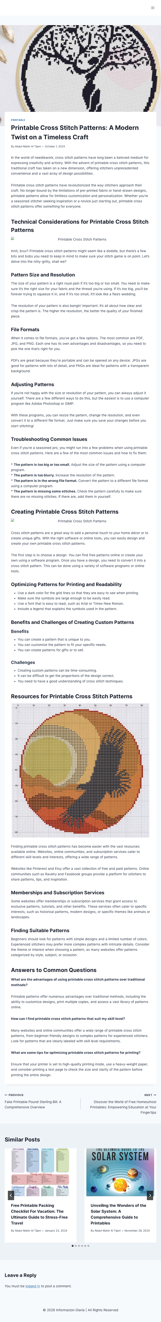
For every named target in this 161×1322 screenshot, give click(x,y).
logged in (33, 1286)
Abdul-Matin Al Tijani (28, 146)
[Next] (150, 1195)
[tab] (73, 1246)
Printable (18, 120)
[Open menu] (152, 8)
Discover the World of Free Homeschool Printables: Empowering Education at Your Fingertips (123, 1103)
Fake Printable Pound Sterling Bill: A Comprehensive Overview (33, 1101)
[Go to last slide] (11, 1195)
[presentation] (41, 1172)
